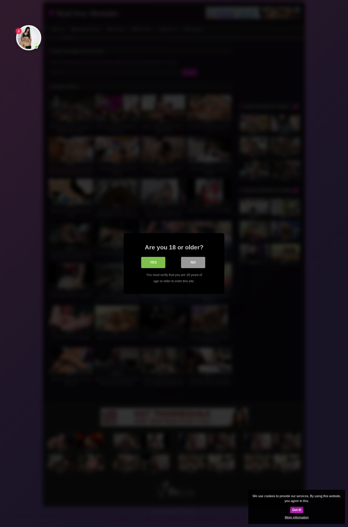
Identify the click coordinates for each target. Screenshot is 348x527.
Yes (153, 262)
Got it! (296, 510)
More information (297, 517)
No (193, 262)
